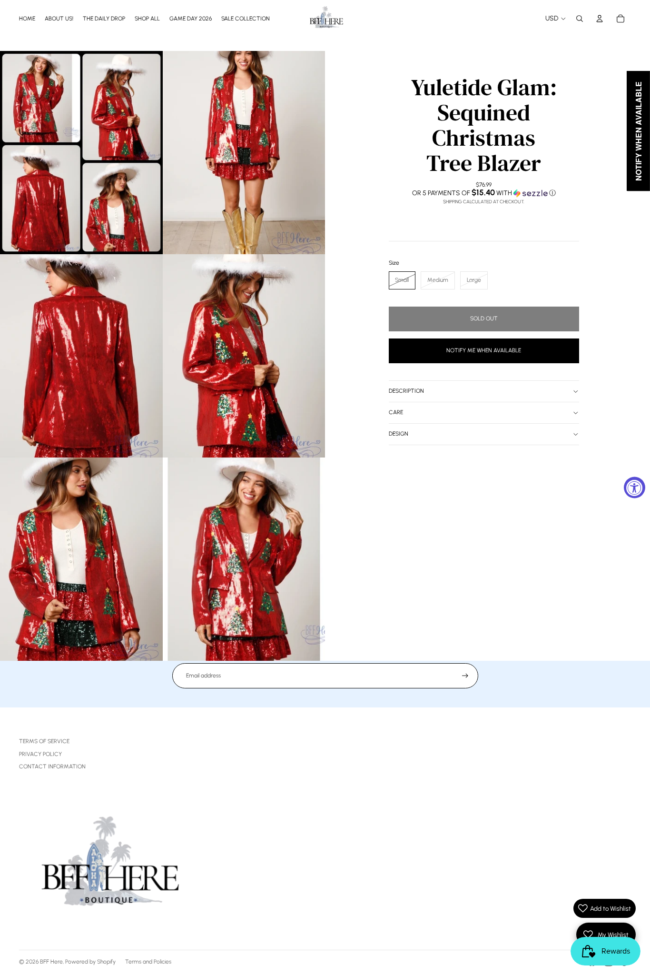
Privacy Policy (40, 754)
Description (406, 391)
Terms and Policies (148, 961)
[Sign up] (465, 675)
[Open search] (579, 18)
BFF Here (51, 961)
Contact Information (52, 766)
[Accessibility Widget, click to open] (634, 487)
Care (396, 412)
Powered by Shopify (90, 961)
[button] (484, 193)
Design (398, 433)
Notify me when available (483, 350)
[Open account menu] (599, 18)
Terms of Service (44, 741)
